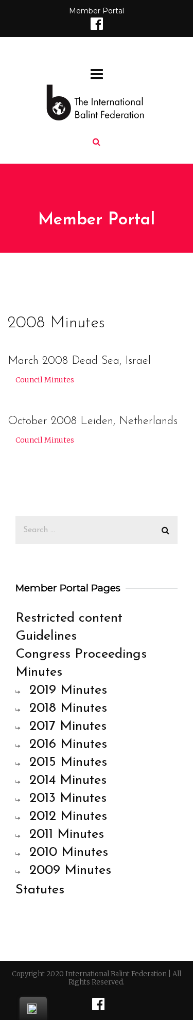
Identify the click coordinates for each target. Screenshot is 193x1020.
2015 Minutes (68, 762)
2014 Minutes (68, 780)
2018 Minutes (68, 708)
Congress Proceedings (81, 654)
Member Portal (96, 10)
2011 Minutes (66, 834)
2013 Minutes (68, 798)
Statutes (39, 890)
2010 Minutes (68, 852)
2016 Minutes (68, 744)
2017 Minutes (68, 726)
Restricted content (68, 618)
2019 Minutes (68, 690)
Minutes (38, 672)
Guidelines (46, 636)
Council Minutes (44, 379)
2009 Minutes (70, 870)
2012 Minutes (68, 816)
